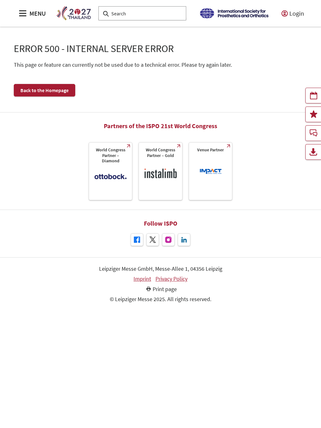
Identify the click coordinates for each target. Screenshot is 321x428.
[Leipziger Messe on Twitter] (152, 239)
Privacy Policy (171, 278)
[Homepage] (73, 13)
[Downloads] (313, 152)
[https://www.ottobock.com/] (110, 171)
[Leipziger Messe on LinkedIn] (184, 239)
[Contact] (313, 133)
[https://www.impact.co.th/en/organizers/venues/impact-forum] (210, 171)
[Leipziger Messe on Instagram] (168, 239)
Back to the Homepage (44, 90)
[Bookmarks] (313, 114)
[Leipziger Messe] (234, 13)
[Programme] (313, 95)
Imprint (142, 278)
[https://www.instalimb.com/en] (160, 171)
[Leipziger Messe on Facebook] (137, 239)
